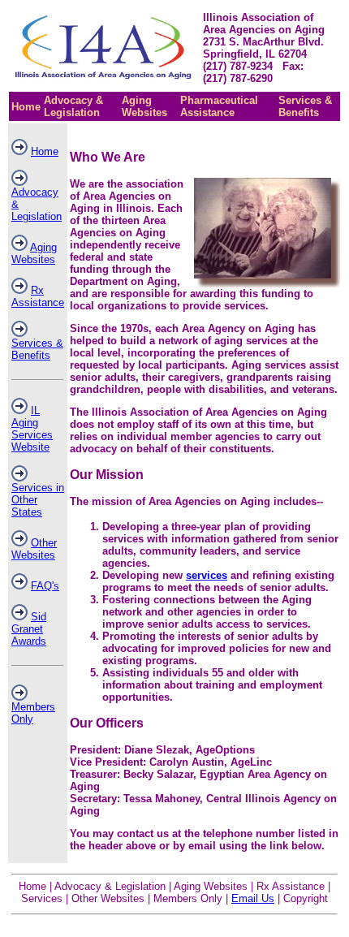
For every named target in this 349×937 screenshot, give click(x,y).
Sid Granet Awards (28, 629)
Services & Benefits (305, 106)
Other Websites (34, 549)
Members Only (187, 898)
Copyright (305, 898)
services (206, 575)
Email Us (252, 898)
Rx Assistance (37, 296)
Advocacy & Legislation (73, 106)
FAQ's (45, 586)
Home (26, 107)
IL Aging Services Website (32, 428)
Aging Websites (144, 106)
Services (41, 898)
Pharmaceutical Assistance (219, 106)
